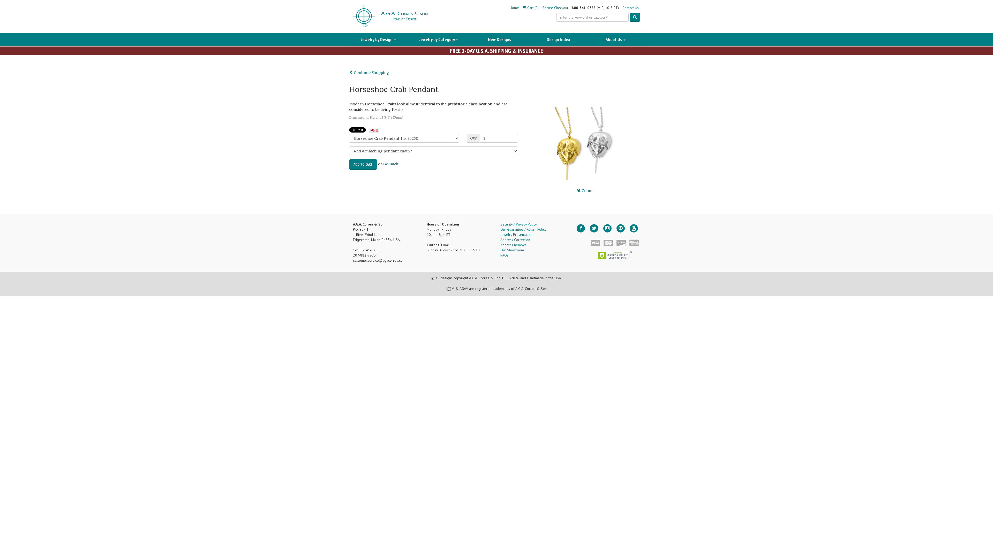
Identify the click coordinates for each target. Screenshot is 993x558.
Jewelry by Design (377, 39)
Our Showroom (512, 250)
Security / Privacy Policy (518, 224)
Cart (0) (532, 7)
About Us (614, 39)
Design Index (558, 39)
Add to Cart (363, 164)
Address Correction (515, 239)
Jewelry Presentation (516, 234)
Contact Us (630, 7)
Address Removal (514, 245)
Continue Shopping (371, 72)
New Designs (499, 39)
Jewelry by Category (437, 39)
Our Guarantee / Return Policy (523, 229)
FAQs (504, 255)
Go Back (390, 163)
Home (514, 7)
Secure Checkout (555, 7)
